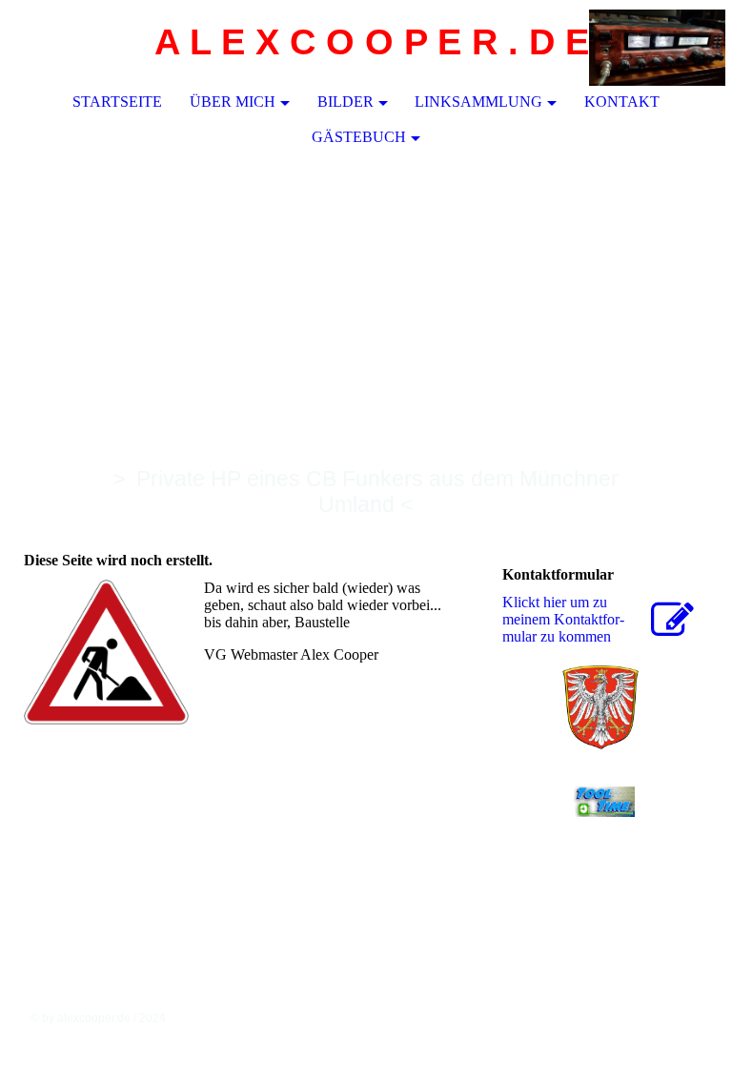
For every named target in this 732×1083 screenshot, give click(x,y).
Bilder (345, 101)
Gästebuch (359, 137)
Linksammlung (478, 101)
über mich (232, 101)
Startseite (117, 101)
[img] (660, 43)
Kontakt (622, 101)
